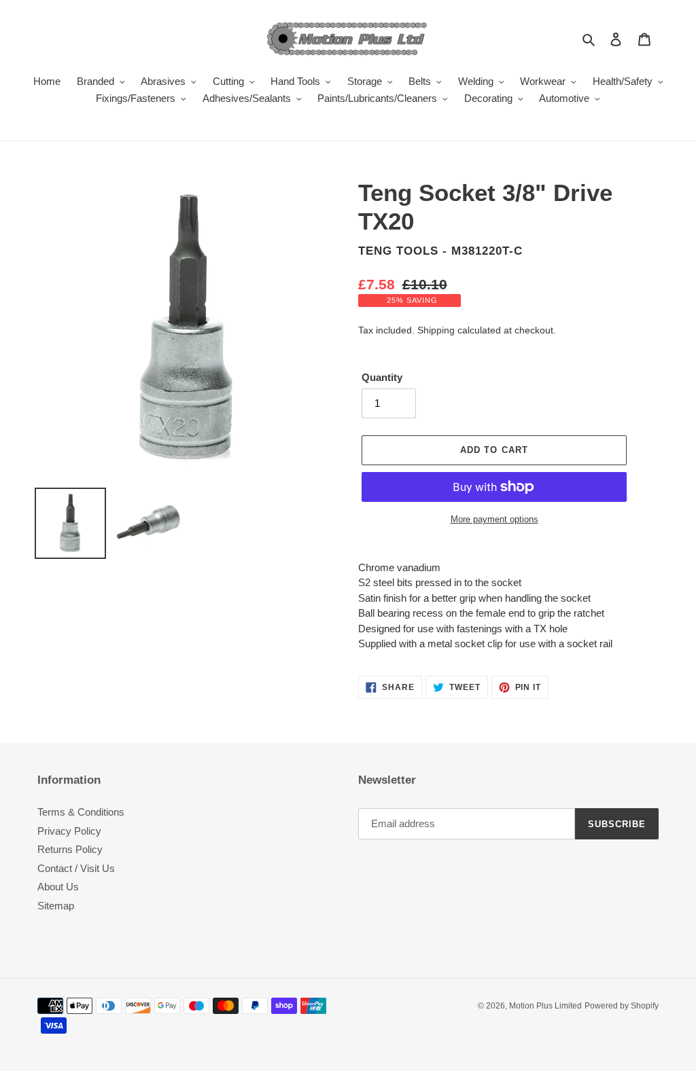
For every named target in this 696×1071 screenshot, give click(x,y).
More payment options (494, 519)
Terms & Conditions (80, 812)
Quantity (382, 377)
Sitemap (55, 905)
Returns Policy (70, 849)
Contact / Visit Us (76, 868)
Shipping (436, 330)
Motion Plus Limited (545, 1006)
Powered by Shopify (622, 1006)
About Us (58, 886)
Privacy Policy (69, 831)
